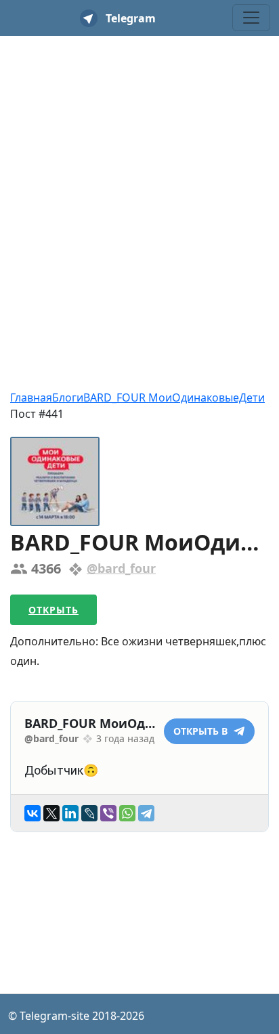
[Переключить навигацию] (251, 17)
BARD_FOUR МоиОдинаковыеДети (174, 397)
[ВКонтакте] (32, 813)
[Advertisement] (139, 188)
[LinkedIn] (70, 813)
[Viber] (108, 813)
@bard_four (121, 568)
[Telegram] (146, 813)
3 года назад (125, 738)
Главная (31, 397)
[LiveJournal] (89, 813)
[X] (51, 813)
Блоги (67, 397)
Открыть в (201, 731)
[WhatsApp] (127, 813)
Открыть (53, 609)
